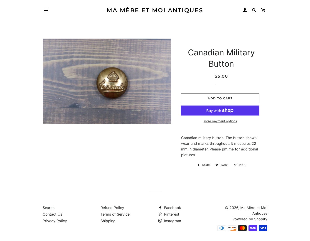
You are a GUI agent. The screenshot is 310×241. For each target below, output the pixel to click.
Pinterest (171, 214)
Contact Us (52, 214)
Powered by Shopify (249, 219)
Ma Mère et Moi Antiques (155, 10)
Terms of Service (115, 214)
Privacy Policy (55, 221)
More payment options (220, 121)
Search (48, 207)
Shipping (108, 221)
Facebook (172, 207)
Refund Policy (112, 207)
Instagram (172, 221)
